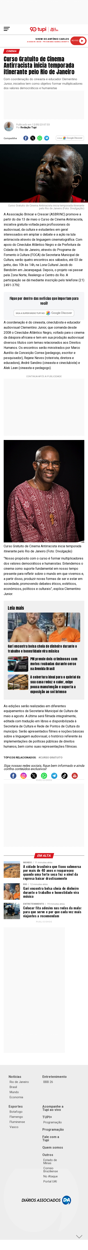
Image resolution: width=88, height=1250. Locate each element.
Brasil (13, 1087)
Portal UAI (50, 1181)
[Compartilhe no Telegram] (46, 139)
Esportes (16, 1106)
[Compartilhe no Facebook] (25, 139)
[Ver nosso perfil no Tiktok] (64, 778)
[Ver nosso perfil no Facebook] (13, 778)
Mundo (14, 1092)
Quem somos (52, 1147)
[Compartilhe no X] (32, 139)
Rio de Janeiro (19, 1082)
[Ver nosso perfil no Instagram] (23, 778)
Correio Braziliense (50, 1169)
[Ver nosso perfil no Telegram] (54, 778)
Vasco (14, 1127)
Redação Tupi (28, 127)
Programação (52, 1122)
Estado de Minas (50, 1161)
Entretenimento (54, 1077)
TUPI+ (47, 1117)
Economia (16, 1097)
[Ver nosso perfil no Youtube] (75, 778)
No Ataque (50, 1176)
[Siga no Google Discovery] (70, 139)
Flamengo (16, 1117)
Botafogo (16, 1112)
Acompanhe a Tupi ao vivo (52, 1108)
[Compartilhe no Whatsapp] (39, 139)
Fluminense (17, 1122)
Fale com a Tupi (50, 1138)
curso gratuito (51, 757)
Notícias (15, 1077)
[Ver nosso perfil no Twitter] (34, 778)
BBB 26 (48, 1082)
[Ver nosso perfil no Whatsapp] (44, 778)
